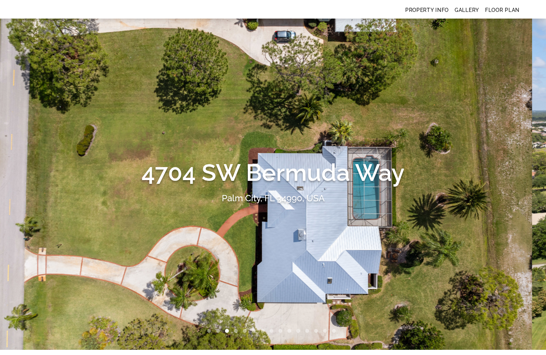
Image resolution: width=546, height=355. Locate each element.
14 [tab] (326, 331)
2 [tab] (219, 331)
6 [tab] (255, 331)
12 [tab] (308, 331)
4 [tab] (237, 331)
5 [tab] (246, 331)
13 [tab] (317, 331)
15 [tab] (335, 331)
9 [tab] (282, 331)
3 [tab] (228, 331)
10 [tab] (291, 331)
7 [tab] (264, 331)
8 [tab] (273, 331)
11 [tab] (299, 331)
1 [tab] (210, 331)
